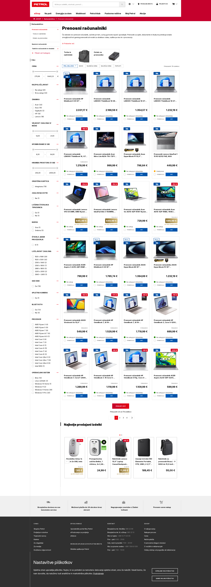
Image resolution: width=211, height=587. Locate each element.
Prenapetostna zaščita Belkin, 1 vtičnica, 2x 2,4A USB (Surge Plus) (96, 462)
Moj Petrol (130, 13)
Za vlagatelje (38, 543)
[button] (67, 461)
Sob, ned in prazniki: (114, 543)
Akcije (143, 13)
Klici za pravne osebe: (115, 546)
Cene (146, 536)
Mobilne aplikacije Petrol (79, 549)
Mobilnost (81, 13)
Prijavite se (163, 4)
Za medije (37, 546)
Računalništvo (49, 19)
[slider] (33, 71)
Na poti (48, 13)
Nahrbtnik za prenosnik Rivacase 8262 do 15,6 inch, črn (166, 462)
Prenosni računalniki (39, 29)
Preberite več (69, 43)
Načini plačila (149, 539)
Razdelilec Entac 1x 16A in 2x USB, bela (74, 460)
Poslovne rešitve (113, 13)
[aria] (37, 19)
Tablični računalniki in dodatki (43, 48)
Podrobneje (98, 573)
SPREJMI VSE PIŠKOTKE (164, 571)
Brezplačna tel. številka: (116, 529)
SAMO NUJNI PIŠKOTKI (165, 578)
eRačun (73, 536)
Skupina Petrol (39, 529)
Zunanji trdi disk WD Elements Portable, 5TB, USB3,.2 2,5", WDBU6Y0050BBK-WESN (143, 462)
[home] (40, 4)
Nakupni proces (150, 532)
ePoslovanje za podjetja (79, 532)
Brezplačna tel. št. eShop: (117, 532)
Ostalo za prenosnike (40, 38)
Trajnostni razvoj (40, 536)
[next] (132, 418)
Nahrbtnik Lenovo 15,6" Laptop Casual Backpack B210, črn (119, 462)
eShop (37, 13)
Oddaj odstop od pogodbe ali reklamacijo (159, 550)
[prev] (111, 418)
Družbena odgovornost (42, 550)
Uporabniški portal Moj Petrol (81, 529)
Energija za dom (64, 13)
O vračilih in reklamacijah (153, 546)
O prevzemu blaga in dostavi (155, 543)
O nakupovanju (149, 529)
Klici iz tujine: (112, 536)
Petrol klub (95, 13)
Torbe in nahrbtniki (39, 34)
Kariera (36, 539)
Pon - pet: (111, 539)
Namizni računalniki (39, 44)
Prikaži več (121, 406)
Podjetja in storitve (41, 532)
